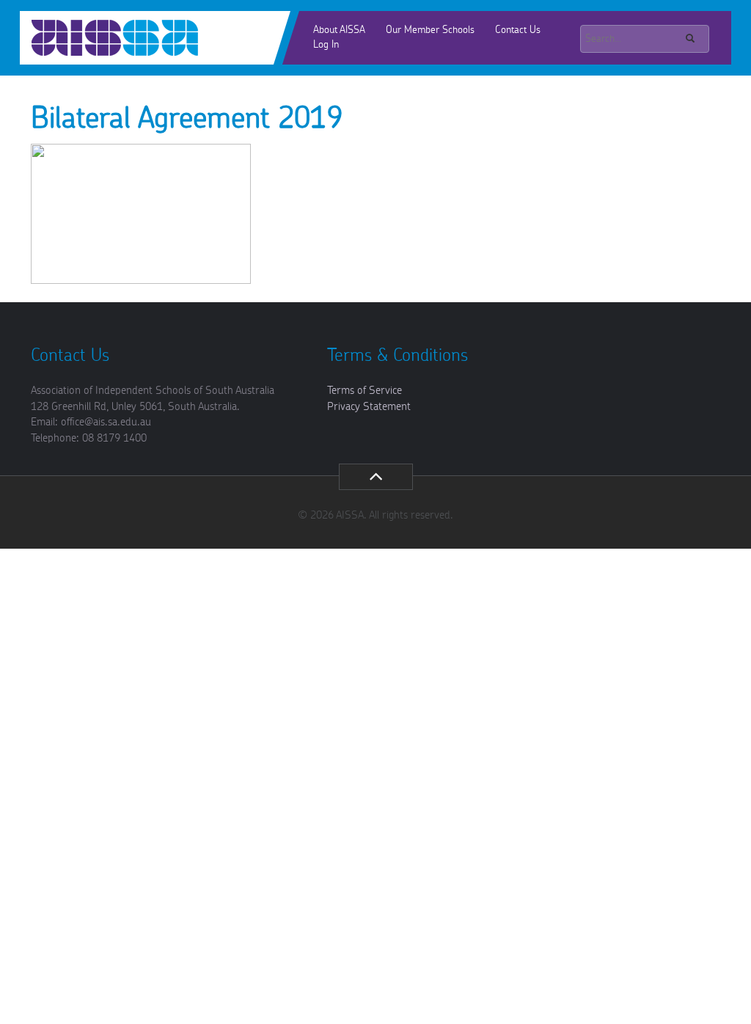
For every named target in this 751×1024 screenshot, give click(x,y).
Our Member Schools (430, 30)
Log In (326, 45)
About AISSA (339, 30)
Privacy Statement (369, 406)
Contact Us (518, 30)
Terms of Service (364, 390)
